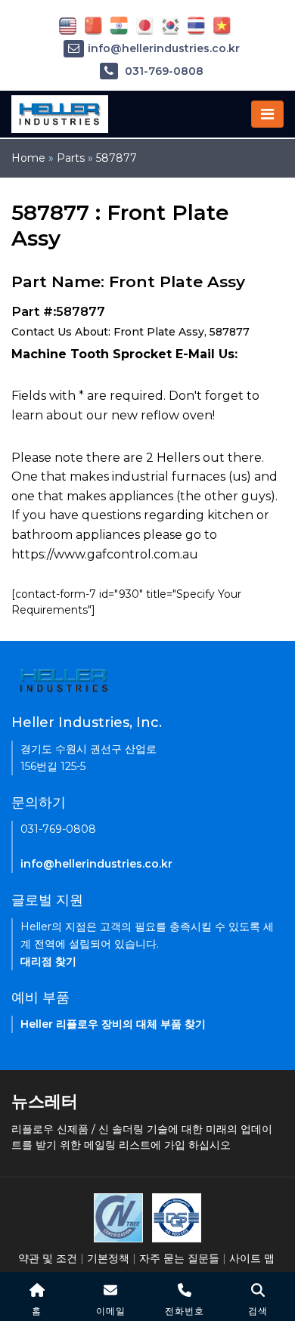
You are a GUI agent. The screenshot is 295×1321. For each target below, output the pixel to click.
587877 (116, 158)
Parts (71, 158)
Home (28, 158)
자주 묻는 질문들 (179, 1258)
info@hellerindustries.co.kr (164, 48)
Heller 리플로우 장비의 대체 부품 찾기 (113, 1024)
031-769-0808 (162, 71)
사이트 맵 (252, 1258)
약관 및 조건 (47, 1258)
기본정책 (108, 1258)
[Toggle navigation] (267, 114)
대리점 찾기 (48, 961)
